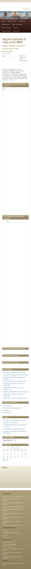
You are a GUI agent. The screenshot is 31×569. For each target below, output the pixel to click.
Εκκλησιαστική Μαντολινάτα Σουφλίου (15, 372)
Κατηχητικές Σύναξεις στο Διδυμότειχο (15, 381)
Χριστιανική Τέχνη (6, 31)
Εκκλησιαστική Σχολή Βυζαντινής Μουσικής (16, 375)
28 (4, 458)
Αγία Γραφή (7, 405)
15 (7, 455)
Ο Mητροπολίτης (6, 24)
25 (18, 456)
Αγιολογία (16, 27)
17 (14, 455)
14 (4, 455)
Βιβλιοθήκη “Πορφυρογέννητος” (13, 408)
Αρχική (3, 21)
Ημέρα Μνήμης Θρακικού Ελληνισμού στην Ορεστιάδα (13, 48)
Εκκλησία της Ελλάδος (8, 542)
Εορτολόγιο (7, 410)
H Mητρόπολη (22, 21)
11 (18, 453)
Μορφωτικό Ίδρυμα (6, 27)
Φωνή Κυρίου (7, 412)
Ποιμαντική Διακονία (17, 24)
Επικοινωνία (16, 31)
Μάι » (7, 460)
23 (11, 456)
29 (7, 458)
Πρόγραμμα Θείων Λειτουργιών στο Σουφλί (16, 391)
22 (7, 456)
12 (22, 453)
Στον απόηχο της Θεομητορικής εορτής (14, 420)
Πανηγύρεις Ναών (11, 21)
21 (4, 456)
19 (22, 455)
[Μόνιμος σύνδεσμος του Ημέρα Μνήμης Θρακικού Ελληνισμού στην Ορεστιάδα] (10, 56)
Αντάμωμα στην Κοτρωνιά (11, 422)
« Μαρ (3, 460)
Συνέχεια (12, 80)
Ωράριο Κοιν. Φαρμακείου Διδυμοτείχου (15, 398)
